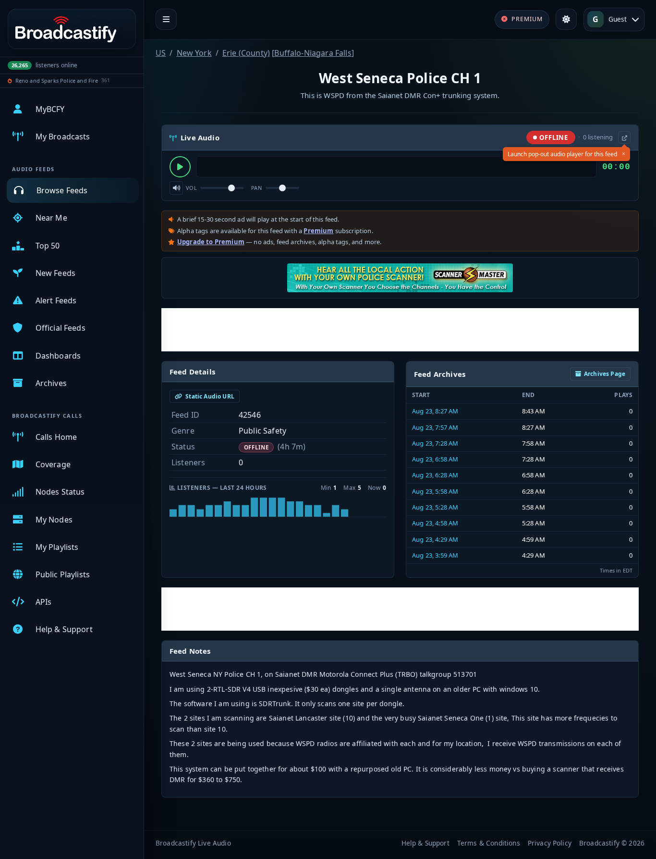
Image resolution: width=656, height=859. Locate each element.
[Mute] (176, 188)
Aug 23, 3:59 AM (435, 555)
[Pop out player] (624, 137)
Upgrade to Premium (210, 241)
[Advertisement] (400, 329)
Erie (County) (246, 53)
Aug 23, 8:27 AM (435, 411)
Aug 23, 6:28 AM (435, 475)
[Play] (180, 166)
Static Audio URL (209, 396)
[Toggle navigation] (166, 19)
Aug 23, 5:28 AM (435, 507)
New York (194, 53)
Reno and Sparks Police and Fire (56, 80)
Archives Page (604, 374)
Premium (318, 230)
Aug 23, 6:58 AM (435, 459)
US (161, 53)
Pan (256, 187)
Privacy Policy (549, 842)
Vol (191, 187)
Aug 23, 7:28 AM (435, 443)
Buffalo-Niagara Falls (312, 53)
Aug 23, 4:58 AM (435, 523)
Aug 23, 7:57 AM (435, 427)
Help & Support (425, 842)
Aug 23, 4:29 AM (435, 539)
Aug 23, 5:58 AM (435, 491)
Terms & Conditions (488, 842)
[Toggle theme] (566, 19)
